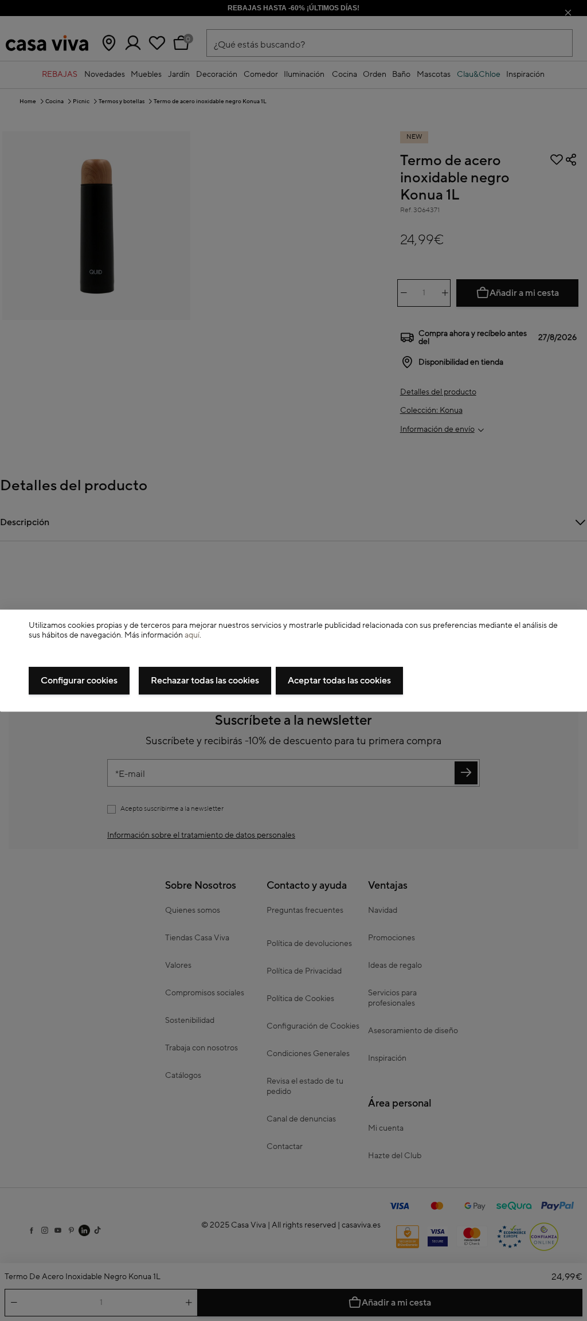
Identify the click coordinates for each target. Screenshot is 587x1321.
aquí (192, 635)
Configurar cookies (79, 680)
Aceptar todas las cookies (339, 680)
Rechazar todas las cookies (205, 680)
